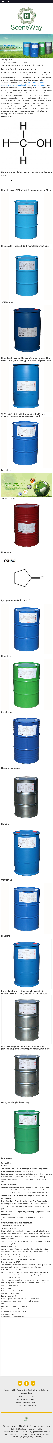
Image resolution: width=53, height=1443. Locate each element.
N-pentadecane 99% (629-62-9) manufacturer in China (26, 190)
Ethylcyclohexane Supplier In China (14, 1309)
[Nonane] (26, 796)
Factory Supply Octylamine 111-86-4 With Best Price (20, 1301)
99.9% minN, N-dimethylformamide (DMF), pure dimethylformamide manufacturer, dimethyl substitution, (23, 416)
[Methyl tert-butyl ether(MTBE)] (26, 1075)
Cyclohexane (7, 712)
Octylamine (6, 879)
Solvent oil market (8, 1228)
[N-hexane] (26, 908)
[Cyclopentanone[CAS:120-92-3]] (26, 577)
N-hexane (5, 935)
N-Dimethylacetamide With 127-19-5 (14, 1311)
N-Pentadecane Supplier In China (13, 1291)
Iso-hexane (6, 1158)
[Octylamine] (26, 852)
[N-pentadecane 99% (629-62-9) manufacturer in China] (7, 182)
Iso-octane (6, 470)
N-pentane (6, 552)
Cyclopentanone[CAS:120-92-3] (15, 600)
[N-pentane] (26, 525)
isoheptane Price (39, 85)
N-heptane (6, 656)
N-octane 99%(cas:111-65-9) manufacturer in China (25, 246)
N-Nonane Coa (33, 82)
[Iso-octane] (26, 442)
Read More (5, 175)
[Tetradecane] (26, 274)
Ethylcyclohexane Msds (9, 1296)
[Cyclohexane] (26, 684)
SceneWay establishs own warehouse (16, 1222)
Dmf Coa (4, 1304)
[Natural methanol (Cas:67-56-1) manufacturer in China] (26, 143)
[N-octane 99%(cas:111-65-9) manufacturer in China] (26, 218)
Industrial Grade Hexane (23, 85)
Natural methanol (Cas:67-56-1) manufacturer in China (26, 172)
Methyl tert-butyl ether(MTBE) (15, 1102)
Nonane (5, 823)
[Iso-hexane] (26, 1131)
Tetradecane (7, 301)
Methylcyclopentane (10, 768)
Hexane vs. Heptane (9, 1184)
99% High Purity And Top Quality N (14, 1306)
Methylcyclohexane (8, 1314)
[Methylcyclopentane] (26, 740)
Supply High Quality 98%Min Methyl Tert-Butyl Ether (20, 1298)
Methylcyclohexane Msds (10, 1293)
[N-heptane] (26, 628)
